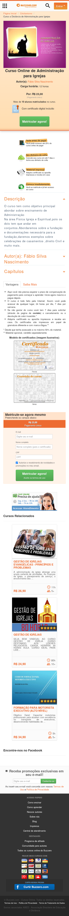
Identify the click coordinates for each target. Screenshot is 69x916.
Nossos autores (34, 811)
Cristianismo (26, 13)
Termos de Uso (10, 903)
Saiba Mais (30, 284)
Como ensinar (34, 802)
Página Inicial (9, 13)
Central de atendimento (34, 830)
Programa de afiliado (35, 841)
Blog (34, 821)
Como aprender (34, 807)
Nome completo (22, 442)
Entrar (59, 6)
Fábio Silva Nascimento (40, 81)
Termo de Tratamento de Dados (52, 903)
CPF (17, 452)
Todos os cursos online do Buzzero (34, 850)
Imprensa (34, 826)
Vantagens (12, 284)
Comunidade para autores (34, 845)
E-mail (18, 431)
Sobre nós (35, 816)
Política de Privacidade (37, 789)
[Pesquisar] (48, 6)
